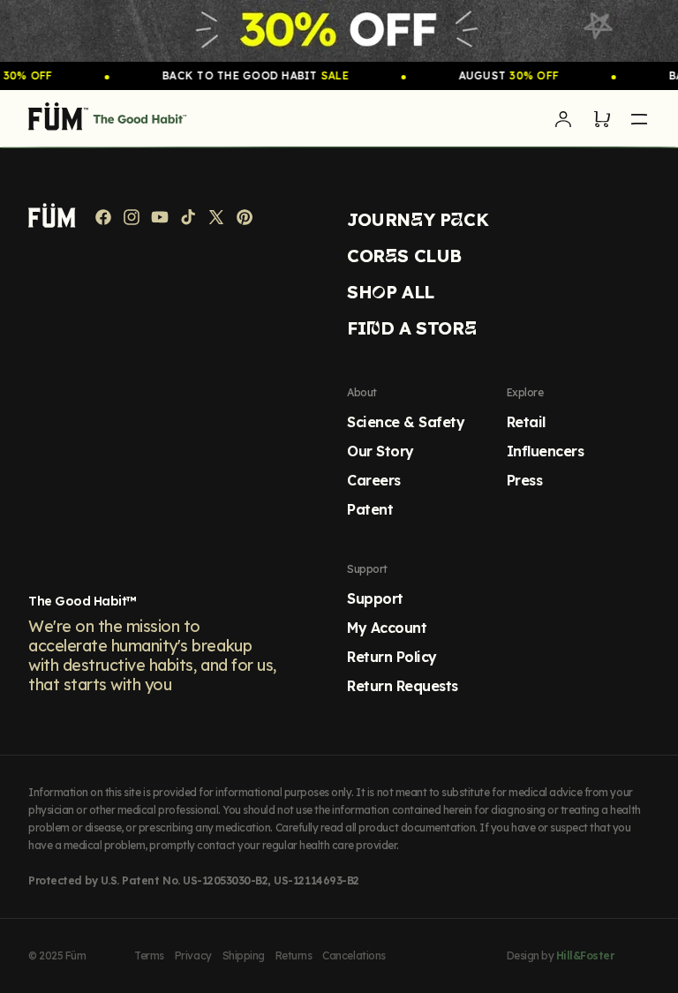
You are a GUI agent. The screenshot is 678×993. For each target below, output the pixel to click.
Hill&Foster (585, 955)
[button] (602, 119)
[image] (339, 31)
